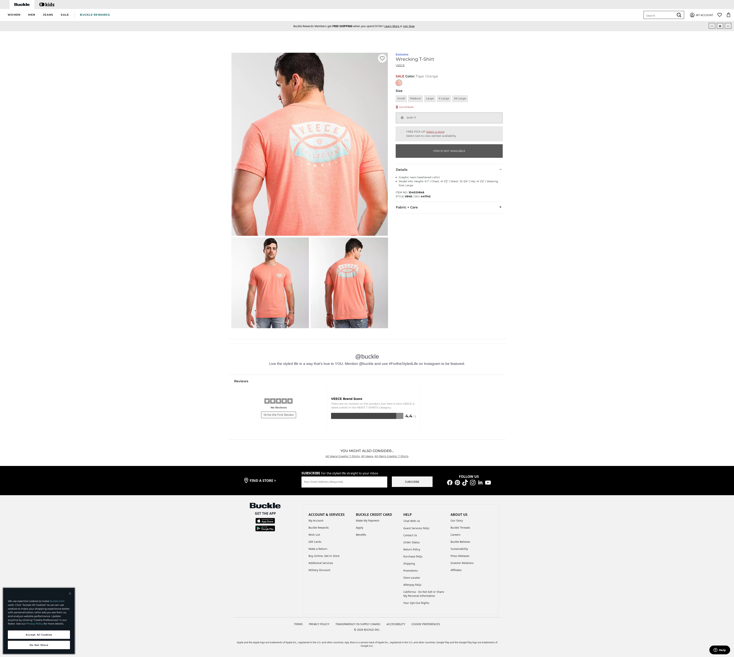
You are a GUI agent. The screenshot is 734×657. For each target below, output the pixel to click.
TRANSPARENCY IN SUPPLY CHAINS (357, 624)
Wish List (314, 534)
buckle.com (57, 601)
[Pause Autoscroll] (720, 26)
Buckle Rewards (319, 527)
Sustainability (459, 549)
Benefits (361, 534)
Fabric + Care (407, 207)
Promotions (410, 570)
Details (402, 170)
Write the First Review (279, 414)
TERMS (298, 624)
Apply (359, 527)
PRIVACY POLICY (319, 624)
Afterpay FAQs (412, 585)
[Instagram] (473, 482)
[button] (14, 15)
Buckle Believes (460, 542)
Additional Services (321, 563)
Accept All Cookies (39, 634)
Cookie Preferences (425, 624)
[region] (39, 621)
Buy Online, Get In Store (324, 556)
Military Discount (319, 570)
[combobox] (662, 15)
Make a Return (318, 549)
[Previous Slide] (712, 26)
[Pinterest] (457, 482)
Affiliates (456, 570)
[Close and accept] (70, 593)
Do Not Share (39, 644)
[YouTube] (488, 482)
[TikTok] (465, 482)
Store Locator (411, 577)
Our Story (457, 520)
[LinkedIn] (480, 482)
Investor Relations (462, 563)
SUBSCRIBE (412, 482)
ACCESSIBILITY (395, 624)
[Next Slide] (728, 26)
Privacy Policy (34, 623)
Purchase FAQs (412, 556)
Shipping (409, 563)
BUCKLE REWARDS (95, 14)
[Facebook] (450, 482)
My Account (316, 520)
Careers (455, 534)
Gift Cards (315, 542)
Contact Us (410, 535)
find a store (263, 480)
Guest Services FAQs (416, 528)
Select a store (435, 132)
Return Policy (411, 549)
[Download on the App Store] (265, 520)
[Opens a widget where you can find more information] (719, 650)
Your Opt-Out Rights (416, 603)
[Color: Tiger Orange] (399, 83)
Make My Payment (367, 520)
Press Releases (460, 556)
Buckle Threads (460, 527)
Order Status (411, 542)
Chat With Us (412, 521)
